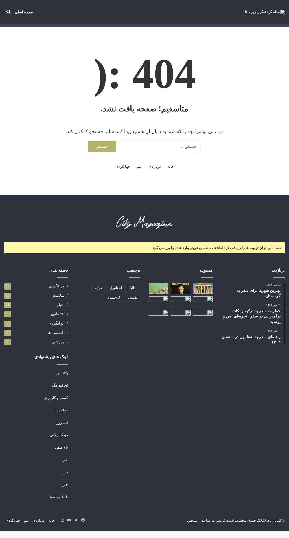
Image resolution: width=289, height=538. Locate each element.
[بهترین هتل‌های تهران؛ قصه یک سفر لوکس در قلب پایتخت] (181, 301)
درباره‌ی (155, 166)
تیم (139, 166)
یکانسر (62, 373)
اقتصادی (58, 314)
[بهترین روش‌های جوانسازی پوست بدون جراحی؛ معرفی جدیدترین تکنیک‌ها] (181, 315)
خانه (170, 166)
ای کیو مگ (60, 385)
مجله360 (61, 410)
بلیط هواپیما (59, 497)
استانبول (116, 288)
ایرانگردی (57, 323)
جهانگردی (122, 166)
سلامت (59, 295)
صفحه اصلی (24, 12)
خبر (65, 460)
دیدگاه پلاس (59, 435)
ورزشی (58, 342)
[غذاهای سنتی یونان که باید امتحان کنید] (203, 288)
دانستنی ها (56, 332)
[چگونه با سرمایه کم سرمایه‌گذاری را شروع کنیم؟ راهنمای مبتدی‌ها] (158, 288)
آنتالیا (133, 288)
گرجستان (113, 297)
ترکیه (98, 288)
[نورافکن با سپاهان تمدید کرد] (181, 288)
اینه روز (62, 422)
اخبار (61, 305)
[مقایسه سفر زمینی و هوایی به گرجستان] (203, 315)
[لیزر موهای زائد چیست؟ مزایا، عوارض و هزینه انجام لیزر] (158, 301)
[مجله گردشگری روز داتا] (265, 12)
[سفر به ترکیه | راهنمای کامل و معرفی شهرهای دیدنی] (203, 301)
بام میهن (61, 447)
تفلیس (132, 297)
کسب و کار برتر (56, 398)
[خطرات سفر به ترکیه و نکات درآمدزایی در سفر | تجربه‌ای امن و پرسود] (158, 315)
